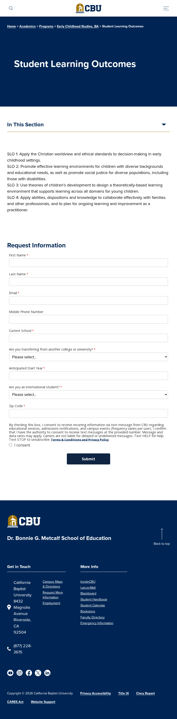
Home (11, 26)
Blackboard (88, 593)
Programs (46, 26)
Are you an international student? (34, 387)
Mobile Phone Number (26, 312)
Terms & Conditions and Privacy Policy (80, 440)
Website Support (43, 701)
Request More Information (53, 595)
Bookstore (87, 611)
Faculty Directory (92, 617)
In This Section (25, 125)
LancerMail (88, 587)
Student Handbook (93, 599)
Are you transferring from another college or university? (51, 349)
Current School (20, 331)
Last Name (17, 274)
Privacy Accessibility (95, 693)
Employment (51, 603)
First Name (17, 255)
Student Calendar (92, 605)
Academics (27, 26)
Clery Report (145, 693)
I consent (22, 445)
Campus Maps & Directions (53, 584)
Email (13, 293)
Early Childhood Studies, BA (78, 26)
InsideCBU (87, 581)
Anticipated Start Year (26, 368)
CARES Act (15, 701)
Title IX (123, 693)
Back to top (162, 543)
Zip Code (16, 406)
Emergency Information (96, 623)
